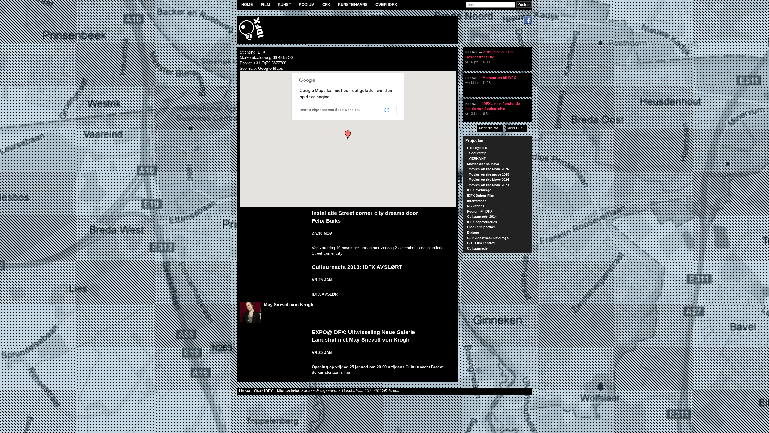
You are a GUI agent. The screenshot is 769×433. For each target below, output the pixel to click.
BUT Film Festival (481, 243)
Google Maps (270, 68)
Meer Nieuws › (490, 128)
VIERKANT (477, 158)
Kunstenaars (353, 4)
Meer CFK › (516, 128)
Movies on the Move (483, 164)
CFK (326, 4)
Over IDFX (386, 4)
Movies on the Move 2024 (489, 179)
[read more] (499, 61)
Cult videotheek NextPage (488, 238)
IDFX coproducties (482, 222)
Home (247, 4)
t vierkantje (477, 153)
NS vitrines (476, 206)
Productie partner (481, 227)
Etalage (473, 232)
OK (386, 110)
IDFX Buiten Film (480, 195)
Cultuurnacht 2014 (482, 216)
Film (265, 4)
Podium (307, 4)
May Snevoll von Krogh (288, 304)
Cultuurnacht (477, 248)
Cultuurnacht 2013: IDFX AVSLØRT (357, 267)
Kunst (284, 4)
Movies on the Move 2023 (489, 185)
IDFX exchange (479, 190)
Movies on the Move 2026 (489, 169)
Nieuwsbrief (288, 391)
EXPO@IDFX (477, 148)
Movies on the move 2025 (489, 174)
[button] (348, 135)
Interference (476, 201)
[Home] (252, 30)
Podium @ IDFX (479, 211)
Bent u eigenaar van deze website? (329, 110)
